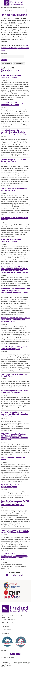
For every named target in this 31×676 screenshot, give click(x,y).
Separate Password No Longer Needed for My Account (12, 104)
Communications (8, 7)
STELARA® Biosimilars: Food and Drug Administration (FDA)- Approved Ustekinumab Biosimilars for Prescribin (14, 436)
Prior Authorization (8, 623)
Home (2, 7)
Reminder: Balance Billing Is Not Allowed (13, 458)
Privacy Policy (15, 663)
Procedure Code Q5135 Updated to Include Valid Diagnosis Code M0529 (15, 531)
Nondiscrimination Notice (7, 657)
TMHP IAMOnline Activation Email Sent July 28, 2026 (14, 189)
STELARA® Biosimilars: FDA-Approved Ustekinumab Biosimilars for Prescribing (14, 414)
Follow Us (4, 650)
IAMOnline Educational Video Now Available (14, 219)
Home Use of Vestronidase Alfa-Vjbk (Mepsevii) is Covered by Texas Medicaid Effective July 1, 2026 (15, 503)
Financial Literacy (25, 663)
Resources (5, 633)
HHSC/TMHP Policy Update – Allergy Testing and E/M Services (15, 391)
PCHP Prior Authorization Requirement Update (11, 76)
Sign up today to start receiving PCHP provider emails (15, 47)
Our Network (6, 626)
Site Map (29, 663)
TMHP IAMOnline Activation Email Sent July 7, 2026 (14, 375)
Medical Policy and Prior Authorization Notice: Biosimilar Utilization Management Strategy (14, 132)
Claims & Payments (8, 619)
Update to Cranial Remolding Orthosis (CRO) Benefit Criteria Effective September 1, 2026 (15, 319)
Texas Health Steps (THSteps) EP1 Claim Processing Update (14, 348)
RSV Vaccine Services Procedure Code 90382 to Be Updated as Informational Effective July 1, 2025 (15, 290)
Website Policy (20, 663)
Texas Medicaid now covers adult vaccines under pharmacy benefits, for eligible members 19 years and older (14, 556)
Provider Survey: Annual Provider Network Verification (13, 160)
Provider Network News (18, 7)
